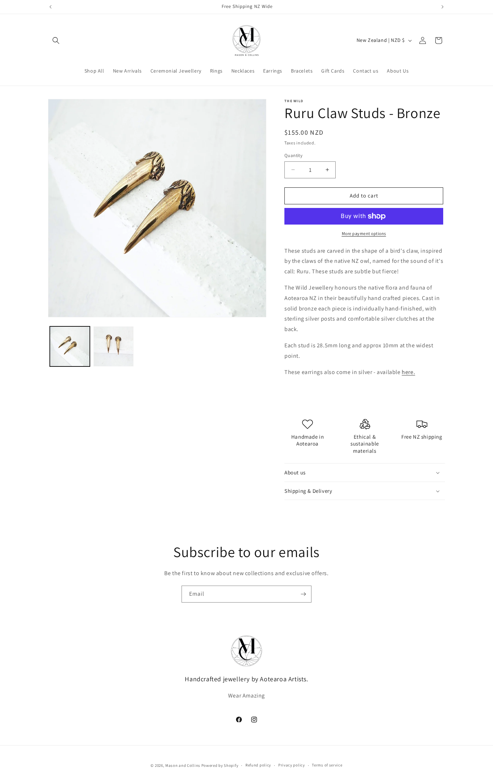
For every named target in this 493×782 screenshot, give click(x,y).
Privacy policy (291, 765)
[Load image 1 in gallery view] (70, 346)
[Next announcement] (442, 7)
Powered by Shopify (220, 765)
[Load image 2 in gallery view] (113, 346)
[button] (56, 40)
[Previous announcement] (50, 7)
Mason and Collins (182, 765)
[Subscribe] (303, 594)
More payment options (364, 233)
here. (408, 372)
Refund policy (258, 765)
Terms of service (327, 765)
